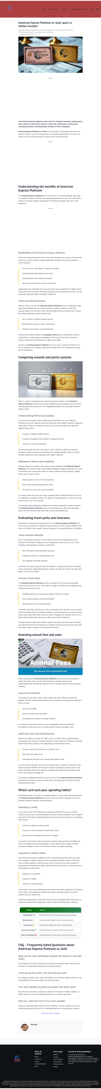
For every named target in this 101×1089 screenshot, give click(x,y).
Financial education (40, 1064)
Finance (37, 1061)
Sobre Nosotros (58, 1059)
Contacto (56, 1057)
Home (36, 1057)
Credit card (38, 1059)
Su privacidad (57, 1062)
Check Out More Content (50, 1013)
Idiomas (55, 1054)
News (36, 1066)
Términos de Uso (58, 1064)
